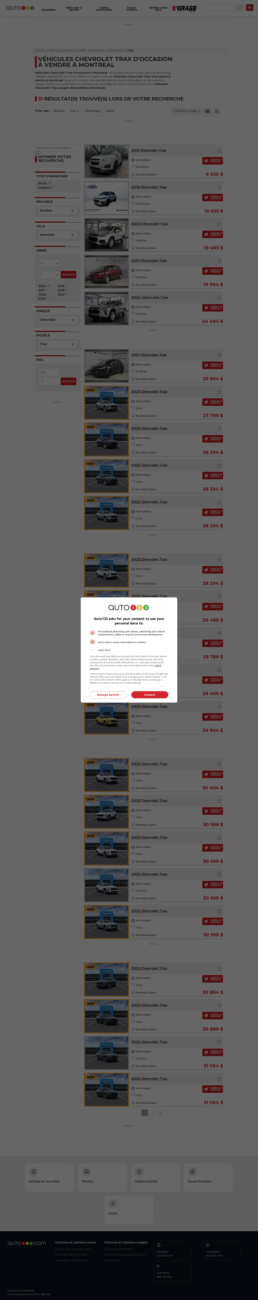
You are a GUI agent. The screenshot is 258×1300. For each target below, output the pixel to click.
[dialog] (129, 650)
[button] (129, 650)
